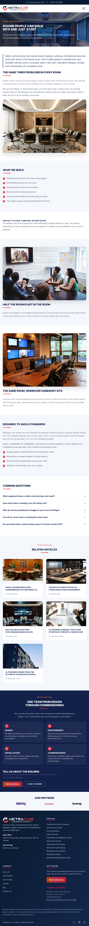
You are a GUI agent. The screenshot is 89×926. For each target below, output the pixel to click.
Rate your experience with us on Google (61, 900)
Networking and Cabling (56, 844)
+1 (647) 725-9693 (56, 2)
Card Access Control (54, 828)
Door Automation (53, 831)
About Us (6, 872)
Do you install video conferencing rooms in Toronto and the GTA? (33, 524)
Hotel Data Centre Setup (56, 848)
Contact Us (7, 891)
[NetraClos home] (15, 8)
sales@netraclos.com (36, 2)
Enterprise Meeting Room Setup (59, 858)
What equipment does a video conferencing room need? (29, 496)
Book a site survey (56, 880)
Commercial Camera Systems (58, 824)
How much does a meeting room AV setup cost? (25, 503)
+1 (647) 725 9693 (34, 784)
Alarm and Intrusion (54, 841)
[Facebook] (74, 922)
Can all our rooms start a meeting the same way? (25, 517)
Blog (4, 887)
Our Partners (7, 880)
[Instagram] (79, 922)
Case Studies (8, 876)
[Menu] (83, 8)
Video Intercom (52, 834)
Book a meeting (12, 784)
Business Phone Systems (56, 851)
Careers (6, 884)
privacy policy (28, 915)
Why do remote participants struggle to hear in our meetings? (31, 510)
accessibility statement (10, 915)
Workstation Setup (53, 854)
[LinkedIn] (84, 922)
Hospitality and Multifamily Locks (59, 838)
